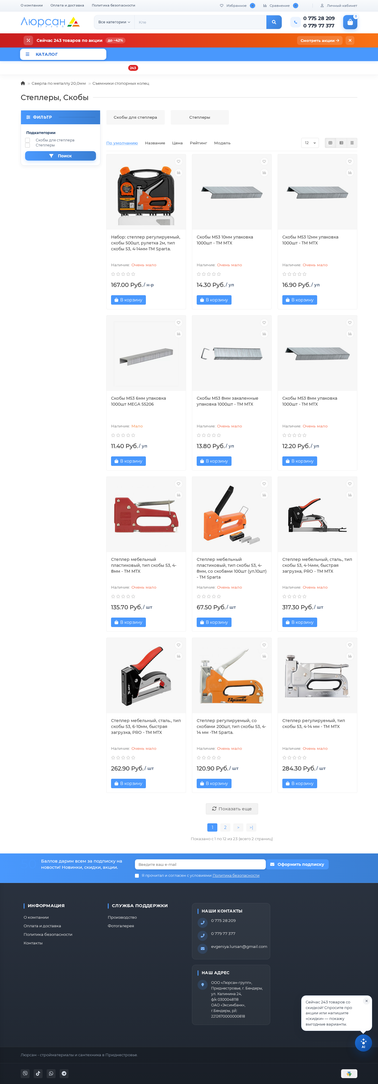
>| (251, 827)
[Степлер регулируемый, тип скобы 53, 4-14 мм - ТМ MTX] (317, 676)
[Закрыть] (350, 40)
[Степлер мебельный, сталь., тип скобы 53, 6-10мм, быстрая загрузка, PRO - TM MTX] (146, 676)
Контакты (33, 943)
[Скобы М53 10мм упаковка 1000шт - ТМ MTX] (232, 193)
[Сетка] (330, 143)
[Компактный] (352, 143)
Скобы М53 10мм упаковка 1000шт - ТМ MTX (225, 240)
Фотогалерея (121, 925)
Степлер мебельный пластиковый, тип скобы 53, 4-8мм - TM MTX (143, 565)
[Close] (366, 1001)
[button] (336, 1013)
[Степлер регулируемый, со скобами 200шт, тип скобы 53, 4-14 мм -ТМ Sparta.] (232, 676)
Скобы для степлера (55, 140)
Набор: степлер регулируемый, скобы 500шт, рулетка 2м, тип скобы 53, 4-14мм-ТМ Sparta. (145, 243)
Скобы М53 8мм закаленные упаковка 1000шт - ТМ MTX (227, 401)
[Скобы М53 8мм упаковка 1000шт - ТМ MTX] (317, 354)
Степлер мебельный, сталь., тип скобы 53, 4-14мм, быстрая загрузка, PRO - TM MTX (317, 565)
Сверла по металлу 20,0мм (59, 83)
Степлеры (45, 145)
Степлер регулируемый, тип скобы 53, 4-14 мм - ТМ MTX (313, 723)
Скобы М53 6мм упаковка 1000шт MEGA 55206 (138, 401)
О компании (32, 5)
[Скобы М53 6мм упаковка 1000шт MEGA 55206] (146, 354)
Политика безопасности (113, 5)
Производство (122, 917)
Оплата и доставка (67, 5)
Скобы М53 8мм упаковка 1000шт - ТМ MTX (309, 401)
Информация (46, 905)
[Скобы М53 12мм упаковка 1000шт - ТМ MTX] (317, 193)
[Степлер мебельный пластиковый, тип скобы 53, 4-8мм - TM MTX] (146, 515)
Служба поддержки (140, 905)
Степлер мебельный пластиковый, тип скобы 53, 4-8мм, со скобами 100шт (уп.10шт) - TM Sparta (232, 568)
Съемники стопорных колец (120, 83)
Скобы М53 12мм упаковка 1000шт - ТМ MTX (310, 240)
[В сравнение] (179, 173)
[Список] (341, 143)
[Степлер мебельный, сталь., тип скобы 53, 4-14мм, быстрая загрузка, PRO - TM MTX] (317, 515)
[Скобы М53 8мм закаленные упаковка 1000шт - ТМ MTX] (232, 354)
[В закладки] (179, 161)
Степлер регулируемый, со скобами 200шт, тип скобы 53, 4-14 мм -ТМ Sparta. (231, 726)
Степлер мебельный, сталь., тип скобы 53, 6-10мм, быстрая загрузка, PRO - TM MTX (146, 726)
